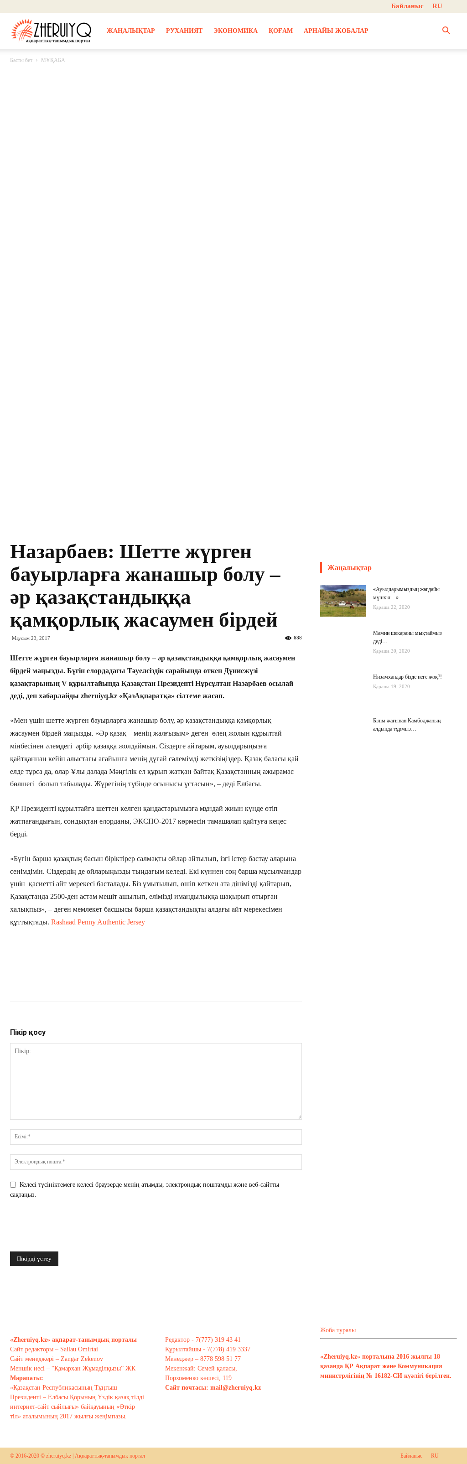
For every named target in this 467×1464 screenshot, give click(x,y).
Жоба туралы (338, 1330)
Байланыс (407, 6)
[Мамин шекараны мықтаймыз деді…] (343, 652)
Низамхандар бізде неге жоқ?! (407, 677)
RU (437, 6)
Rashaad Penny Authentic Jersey (98, 922)
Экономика (235, 30)
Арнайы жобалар (336, 30)
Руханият (184, 30)
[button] (446, 31)
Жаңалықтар (131, 30)
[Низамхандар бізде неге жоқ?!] (343, 695)
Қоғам (281, 30)
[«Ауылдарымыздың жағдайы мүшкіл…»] (343, 601)
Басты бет (21, 60)
